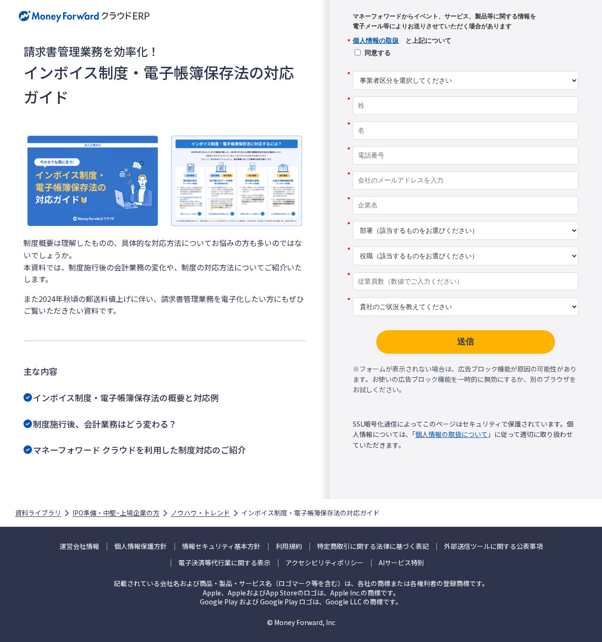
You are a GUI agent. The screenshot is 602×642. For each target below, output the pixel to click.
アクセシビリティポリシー (324, 562)
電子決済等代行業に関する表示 (224, 562)
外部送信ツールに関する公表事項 (493, 546)
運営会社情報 (79, 546)
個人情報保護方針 (140, 546)
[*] (465, 68)
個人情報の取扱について (451, 434)
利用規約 (289, 546)
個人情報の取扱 (376, 40)
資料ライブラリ (38, 512)
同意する (377, 52)
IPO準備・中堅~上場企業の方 (115, 512)
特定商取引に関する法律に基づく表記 (373, 546)
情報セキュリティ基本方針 (221, 546)
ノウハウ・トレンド (200, 512)
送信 (465, 341)
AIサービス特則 (401, 562)
